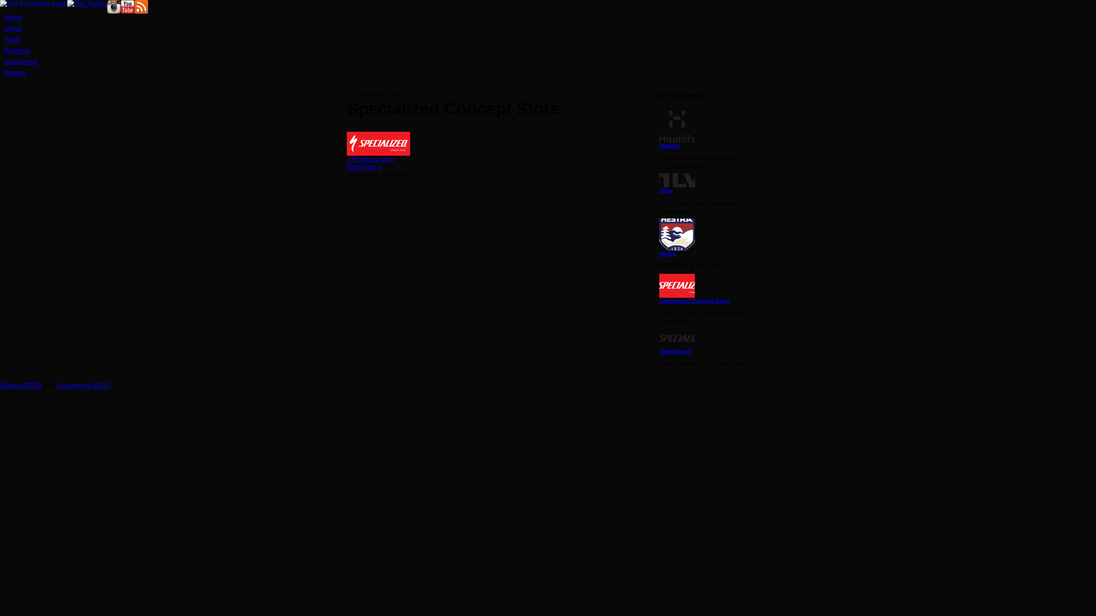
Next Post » (364, 167)
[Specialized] (704, 338)
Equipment (20, 61)
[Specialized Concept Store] (704, 286)
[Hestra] (704, 235)
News (13, 28)
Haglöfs (669, 145)
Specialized (674, 351)
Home (13, 17)
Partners (17, 50)
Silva (666, 190)
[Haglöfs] (704, 126)
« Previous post (370, 159)
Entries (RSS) (21, 385)
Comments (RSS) (83, 385)
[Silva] (704, 180)
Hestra (667, 254)
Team (12, 39)
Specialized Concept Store (694, 301)
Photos (15, 73)
